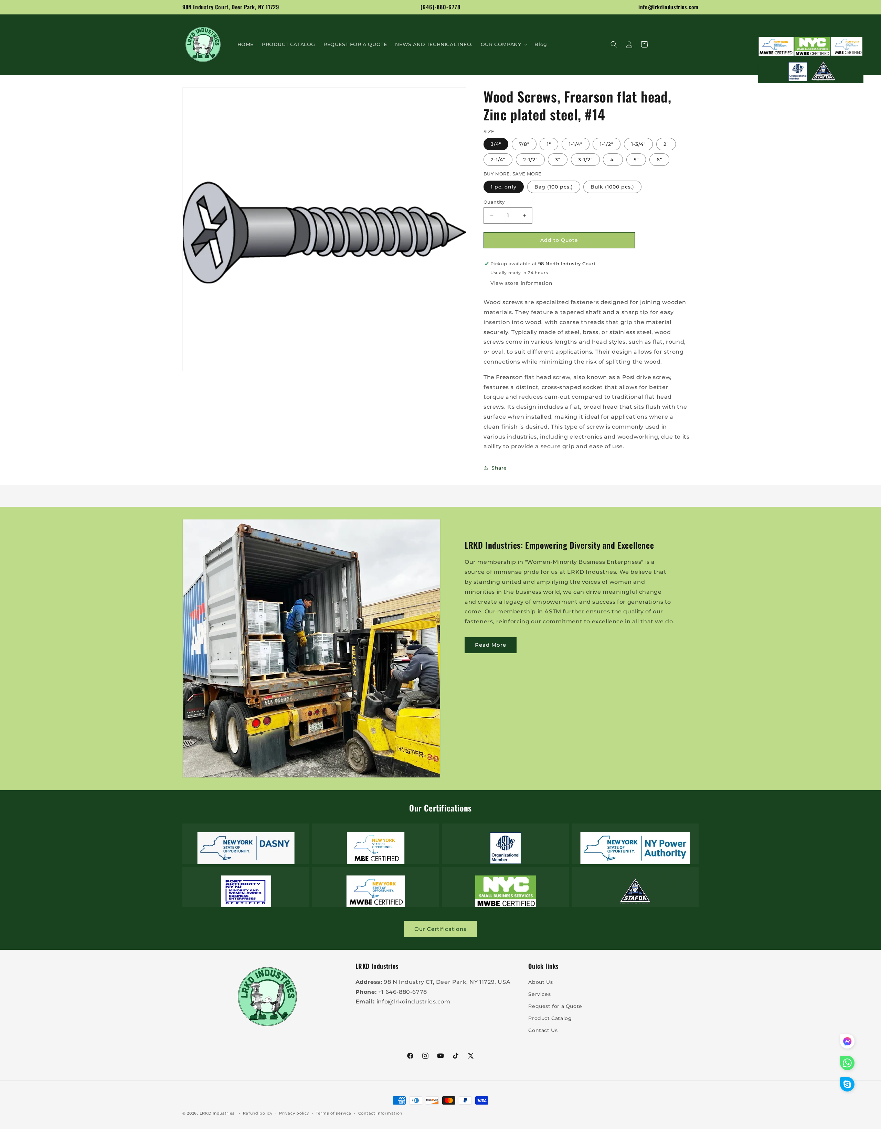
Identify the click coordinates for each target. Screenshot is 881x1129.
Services (539, 994)
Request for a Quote (555, 1006)
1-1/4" (575, 144)
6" (659, 160)
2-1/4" (498, 160)
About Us (540, 982)
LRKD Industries (217, 1113)
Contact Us (543, 1030)
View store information (521, 283)
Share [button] (499, 468)
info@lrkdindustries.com (668, 7)
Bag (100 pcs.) (553, 187)
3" (557, 160)
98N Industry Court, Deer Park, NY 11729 (230, 7)
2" (666, 144)
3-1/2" (585, 160)
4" (613, 160)
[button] (504, 44)
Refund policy (258, 1112)
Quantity (494, 202)
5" (636, 160)
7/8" (524, 144)
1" (549, 144)
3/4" (496, 144)
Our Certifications (440, 929)
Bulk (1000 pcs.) (612, 187)
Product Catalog (550, 1018)
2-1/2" (530, 160)
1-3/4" (638, 144)
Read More (490, 645)
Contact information (380, 1112)
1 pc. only (504, 187)
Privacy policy (294, 1112)
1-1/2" (606, 144)
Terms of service (333, 1112)
